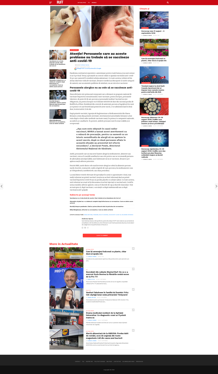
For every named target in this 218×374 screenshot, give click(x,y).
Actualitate (82, 2)
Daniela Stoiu (91, 279)
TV (89, 2)
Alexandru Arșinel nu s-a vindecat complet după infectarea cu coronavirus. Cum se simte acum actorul (57, 83)
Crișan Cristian (92, 297)
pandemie (96, 214)
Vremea (94, 2)
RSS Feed (109, 361)
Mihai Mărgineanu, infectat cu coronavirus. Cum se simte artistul (57, 122)
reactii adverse (103, 214)
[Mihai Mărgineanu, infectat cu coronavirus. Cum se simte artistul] (57, 118)
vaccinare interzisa (127, 214)
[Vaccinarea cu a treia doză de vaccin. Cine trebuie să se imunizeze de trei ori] (57, 59)
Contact (77, 361)
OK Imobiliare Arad (128, 361)
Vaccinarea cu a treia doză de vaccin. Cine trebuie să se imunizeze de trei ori (57, 63)
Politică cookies (99, 361)
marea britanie (88, 214)
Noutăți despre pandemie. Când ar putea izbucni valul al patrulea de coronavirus (57, 103)
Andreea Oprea (84, 65)
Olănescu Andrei (92, 256)
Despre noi (89, 361)
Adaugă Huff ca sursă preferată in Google (89, 68)
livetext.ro (117, 361)
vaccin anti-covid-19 (115, 214)
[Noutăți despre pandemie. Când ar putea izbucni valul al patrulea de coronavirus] (57, 99)
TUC (83, 361)
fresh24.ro (139, 361)
